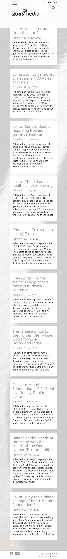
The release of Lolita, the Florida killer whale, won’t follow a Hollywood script (33, 337)
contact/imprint (48, 556)
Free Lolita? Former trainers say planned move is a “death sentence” (30, 284)
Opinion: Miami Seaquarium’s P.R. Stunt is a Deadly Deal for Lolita (33, 390)
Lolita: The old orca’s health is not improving (32, 183)
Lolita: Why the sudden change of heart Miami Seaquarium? (32, 501)
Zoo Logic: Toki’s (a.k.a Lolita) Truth (32, 231)
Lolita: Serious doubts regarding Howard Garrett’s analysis (31, 130)
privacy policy (49, 553)
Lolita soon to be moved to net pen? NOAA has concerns (33, 78)
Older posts (16, 545)
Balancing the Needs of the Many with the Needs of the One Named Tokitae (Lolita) (32, 444)
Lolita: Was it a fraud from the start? (30, 30)
